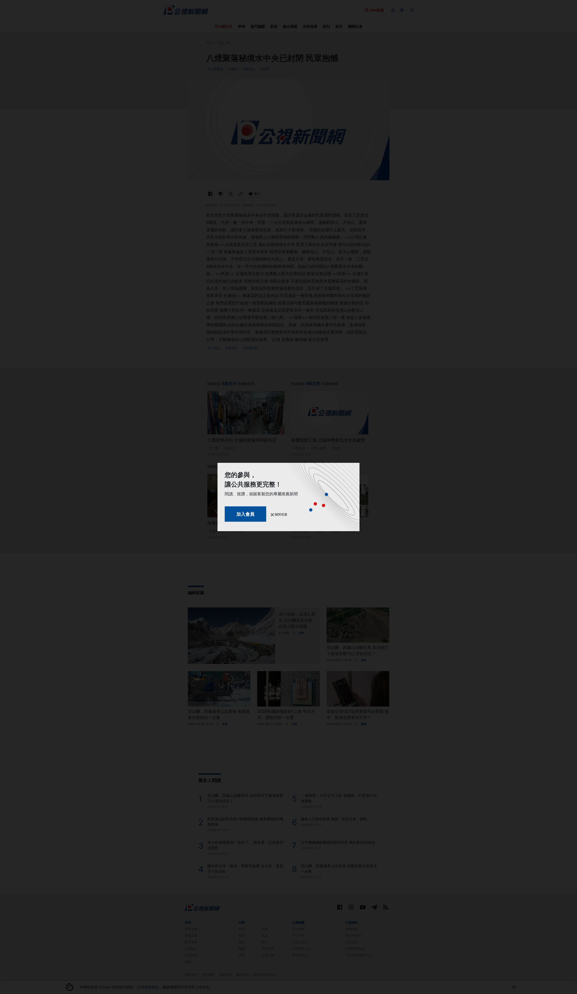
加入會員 (245, 514)
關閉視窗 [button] (280, 514)
